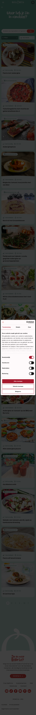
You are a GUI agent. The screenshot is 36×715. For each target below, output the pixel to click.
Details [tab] (18, 327)
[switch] (31, 362)
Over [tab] (29, 327)
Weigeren (18, 391)
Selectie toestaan (18, 386)
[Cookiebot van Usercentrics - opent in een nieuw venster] (26, 322)
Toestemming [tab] (6, 327)
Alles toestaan (18, 381)
